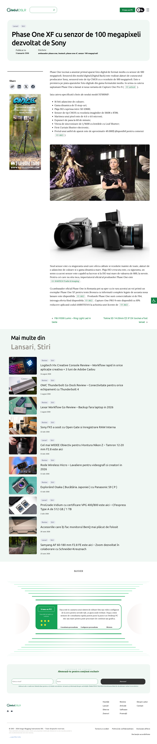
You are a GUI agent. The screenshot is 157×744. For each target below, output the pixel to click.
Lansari (15, 26)
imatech (61, 53)
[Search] (54, 10)
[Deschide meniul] (148, 10)
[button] (154, 301)
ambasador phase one (47, 53)
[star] (41, 621)
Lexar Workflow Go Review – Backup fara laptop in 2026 (76, 407)
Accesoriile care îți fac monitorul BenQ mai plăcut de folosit (79, 527)
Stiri (23, 26)
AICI (61, 135)
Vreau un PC (127, 10)
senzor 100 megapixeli (88, 53)
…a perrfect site (15, 737)
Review (44, 360)
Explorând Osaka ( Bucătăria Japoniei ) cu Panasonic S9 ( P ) (78, 487)
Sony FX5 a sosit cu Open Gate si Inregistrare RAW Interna (78, 427)
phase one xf (71, 53)
